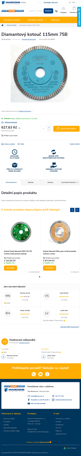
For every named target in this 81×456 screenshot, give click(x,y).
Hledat (48, 11)
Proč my (58, 428)
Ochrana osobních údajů (11, 431)
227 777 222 (59, 396)
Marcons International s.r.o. (36, 419)
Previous (72, 210)
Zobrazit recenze (24, 343)
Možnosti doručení (11, 122)
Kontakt (6, 425)
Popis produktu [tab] (11, 182)
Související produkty (68, 182)
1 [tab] (39, 276)
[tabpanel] (20, 244)
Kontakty (23, 2)
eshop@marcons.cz (37, 396)
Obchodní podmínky (10, 428)
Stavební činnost (61, 434)
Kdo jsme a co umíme (63, 419)
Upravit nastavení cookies (56, 453)
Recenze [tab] (31, 182)
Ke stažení (6, 422)
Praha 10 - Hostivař (33, 424)
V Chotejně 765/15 (33, 421)
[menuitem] (13, 20)
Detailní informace (25, 111)
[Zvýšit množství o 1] (49, 127)
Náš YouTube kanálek (38, 404)
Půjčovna (59, 431)
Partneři (58, 422)
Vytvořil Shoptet (71, 448)
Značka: (75, 144)
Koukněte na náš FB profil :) (40, 400)
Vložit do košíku (68, 129)
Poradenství (59, 425)
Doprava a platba (9, 419)
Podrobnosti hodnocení (29, 39)
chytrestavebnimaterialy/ (63, 400)
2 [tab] (41, 276)
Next (77, 210)
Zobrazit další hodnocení (69, 327)
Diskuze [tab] (50, 182)
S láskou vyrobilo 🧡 (38, 442)
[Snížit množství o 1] (49, 130)
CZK (73, 2)
